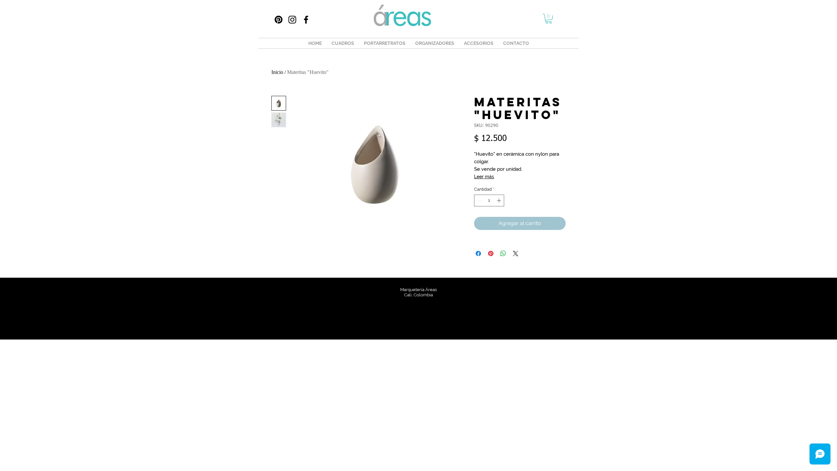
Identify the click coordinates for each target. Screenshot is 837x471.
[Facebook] (306, 19)
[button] (549, 19)
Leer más (484, 176)
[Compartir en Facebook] (478, 253)
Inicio (277, 72)
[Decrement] (479, 200)
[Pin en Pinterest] (491, 253)
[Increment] (500, 200)
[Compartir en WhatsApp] (503, 253)
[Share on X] (516, 253)
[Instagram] (292, 19)
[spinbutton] (489, 200)
